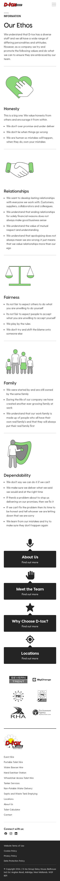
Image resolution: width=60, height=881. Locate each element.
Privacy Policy (10, 856)
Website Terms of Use (14, 845)
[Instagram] (11, 833)
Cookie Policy (10, 851)
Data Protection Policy (14, 860)
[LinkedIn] (16, 833)
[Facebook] (6, 833)
